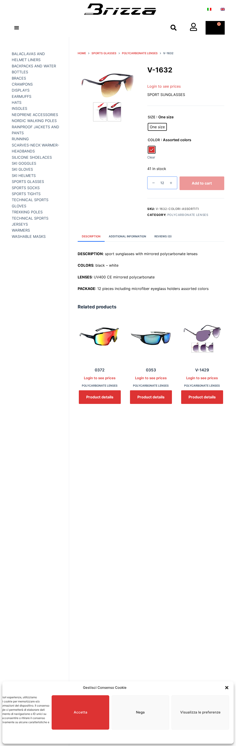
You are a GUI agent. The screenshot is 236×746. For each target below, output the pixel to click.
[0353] (151, 339)
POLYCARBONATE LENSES (187, 215)
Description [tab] (91, 236)
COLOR (154, 140)
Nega (140, 712)
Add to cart (202, 183)
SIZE (151, 117)
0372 (100, 370)
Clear (151, 157)
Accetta (80, 712)
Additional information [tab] (127, 236)
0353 (151, 370)
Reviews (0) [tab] (163, 236)
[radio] (157, 126)
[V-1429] (202, 339)
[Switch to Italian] (209, 9)
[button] (226, 687)
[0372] (100, 339)
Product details (99, 397)
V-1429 (202, 370)
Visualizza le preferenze (200, 712)
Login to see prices (164, 86)
